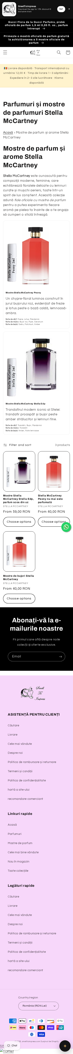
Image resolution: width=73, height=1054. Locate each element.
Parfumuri (15, 834)
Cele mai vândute (20, 743)
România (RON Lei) (35, 1005)
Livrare (12, 734)
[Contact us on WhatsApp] (66, 527)
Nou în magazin (18, 861)
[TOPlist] (7, 1051)
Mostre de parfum (20, 843)
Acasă (8, 132)
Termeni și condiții (20, 771)
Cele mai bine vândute (23, 852)
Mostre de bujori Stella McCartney (18, 577)
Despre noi (15, 752)
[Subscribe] (60, 656)
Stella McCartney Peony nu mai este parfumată (50, 499)
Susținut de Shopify (49, 1041)
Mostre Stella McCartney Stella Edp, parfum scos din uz (18, 499)
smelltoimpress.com (31, 1041)
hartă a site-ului (19, 789)
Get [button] (61, 9)
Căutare (13, 725)
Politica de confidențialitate (27, 780)
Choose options (19, 521)
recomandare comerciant (25, 798)
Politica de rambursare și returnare (32, 762)
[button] (5, 52)
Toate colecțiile (18, 870)
